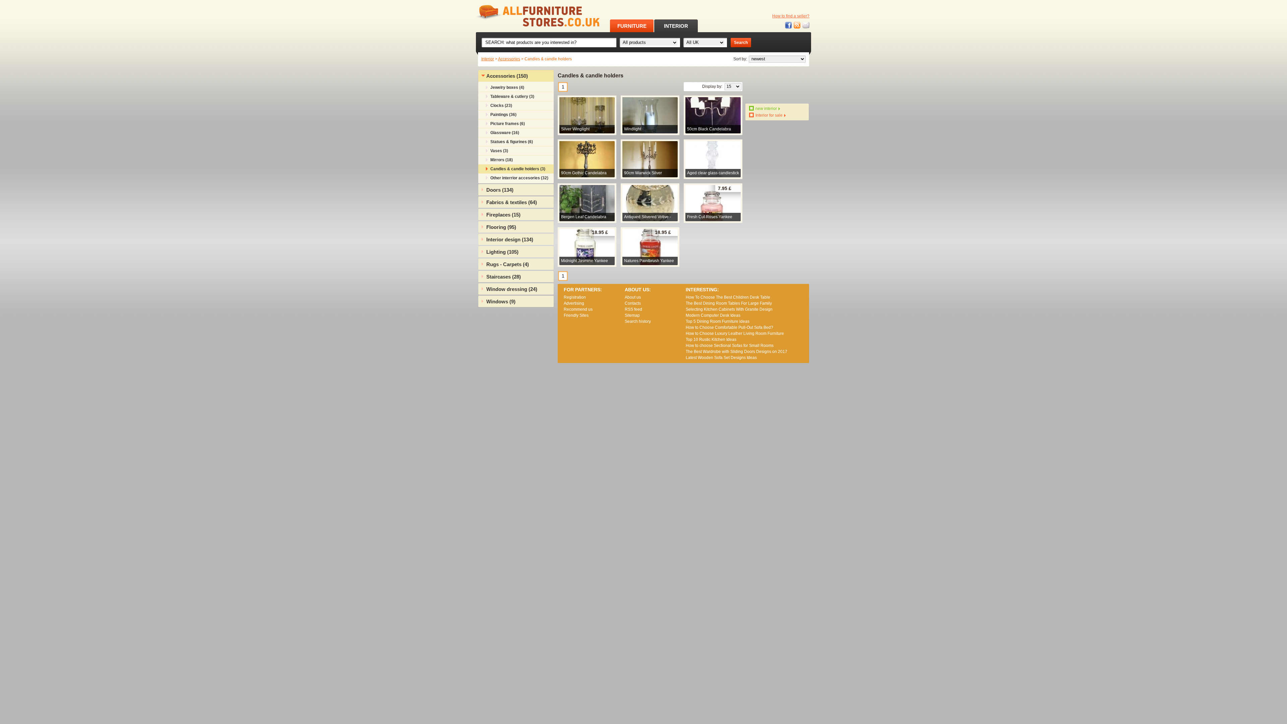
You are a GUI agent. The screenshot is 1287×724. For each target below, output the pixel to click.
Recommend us (578, 309)
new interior (766, 108)
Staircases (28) (503, 277)
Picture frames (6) (507, 123)
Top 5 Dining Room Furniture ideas (717, 321)
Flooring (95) (501, 227)
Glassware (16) (504, 132)
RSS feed (797, 25)
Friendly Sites (576, 315)
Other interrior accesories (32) (519, 178)
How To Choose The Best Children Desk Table (728, 297)
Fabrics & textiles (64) (511, 202)
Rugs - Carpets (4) (507, 264)
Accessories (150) (507, 76)
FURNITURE (632, 26)
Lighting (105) (502, 252)
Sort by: (740, 59)
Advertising (574, 303)
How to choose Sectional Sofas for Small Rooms (730, 345)
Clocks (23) (501, 105)
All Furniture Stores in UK (522, 16)
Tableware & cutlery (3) (512, 96)
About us (633, 297)
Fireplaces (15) (503, 215)
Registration (575, 297)
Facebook (788, 25)
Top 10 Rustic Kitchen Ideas (711, 339)
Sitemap (632, 315)
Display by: (712, 86)
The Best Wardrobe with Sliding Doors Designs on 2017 (736, 351)
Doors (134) (499, 190)
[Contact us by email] (805, 25)
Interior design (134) (509, 239)
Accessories (509, 59)
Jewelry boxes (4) (507, 87)
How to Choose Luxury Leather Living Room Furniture (735, 333)
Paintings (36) (503, 114)
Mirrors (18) (501, 160)
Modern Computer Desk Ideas (713, 315)
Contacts (633, 303)
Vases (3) (499, 150)
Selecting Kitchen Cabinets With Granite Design (729, 309)
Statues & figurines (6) (511, 141)
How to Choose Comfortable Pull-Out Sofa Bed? (729, 327)
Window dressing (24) (511, 289)
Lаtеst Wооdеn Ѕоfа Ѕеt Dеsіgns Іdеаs (721, 357)
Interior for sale (769, 115)
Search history (638, 321)
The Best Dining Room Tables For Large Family (729, 303)
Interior (487, 59)
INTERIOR (676, 26)
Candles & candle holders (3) (517, 169)
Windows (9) (500, 301)
